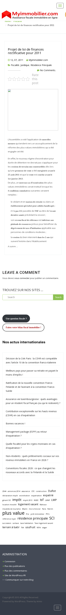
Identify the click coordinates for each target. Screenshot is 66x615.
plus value (13, 513)
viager (44, 527)
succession (6, 523)
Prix (27, 514)
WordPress (20, 601)
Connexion (10, 561)
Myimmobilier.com (38, 59)
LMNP (47, 500)
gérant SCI (6, 500)
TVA (22, 527)
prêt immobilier (37, 514)
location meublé (9, 504)
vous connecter (21, 278)
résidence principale (32, 518)
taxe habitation (26, 523)
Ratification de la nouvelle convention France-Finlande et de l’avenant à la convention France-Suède (30, 386)
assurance (26, 491)
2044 (4, 491)
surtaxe (16, 523)
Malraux (43, 504)
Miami (24, 509)
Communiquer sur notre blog (19, 579)
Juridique (25, 65)
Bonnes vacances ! (15, 423)
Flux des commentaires (16, 570)
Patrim (50, 509)
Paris (44, 509)
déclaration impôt (10, 495)
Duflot (52, 491)
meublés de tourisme (11, 509)
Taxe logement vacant (44, 523)
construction (41, 491)
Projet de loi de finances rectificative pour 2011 (26, 51)
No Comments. (48, 70)
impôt (16, 500)
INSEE (36, 500)
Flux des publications (15, 566)
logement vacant (28, 504)
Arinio (39, 601)
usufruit (30, 527)
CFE (32, 491)
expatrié (48, 495)
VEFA (39, 527)
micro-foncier (35, 509)
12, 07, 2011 (16, 59)
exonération (24, 495)
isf (42, 500)
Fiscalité (17, 21)
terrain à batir (11, 527)
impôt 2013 (27, 500)
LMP (54, 500)
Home (8, 21)
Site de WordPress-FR (15, 575)
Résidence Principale (41, 65)
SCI (51, 518)
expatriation (36, 495)
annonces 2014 (14, 491)
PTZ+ (48, 514)
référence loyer (9, 519)
